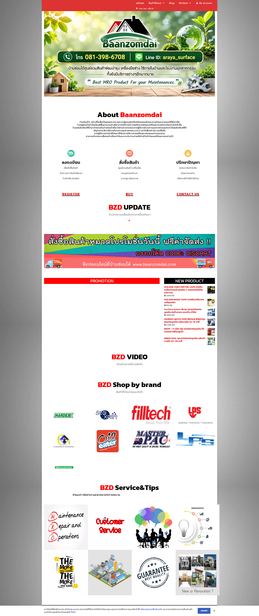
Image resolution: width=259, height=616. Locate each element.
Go (63, 415)
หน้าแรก (140, 3)
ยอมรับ (204, 610)
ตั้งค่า (73, 612)
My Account (205, 3)
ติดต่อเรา (183, 3)
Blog (171, 3)
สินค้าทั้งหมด (155, 3)
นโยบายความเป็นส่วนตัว (151, 609)
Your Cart (146, 8)
